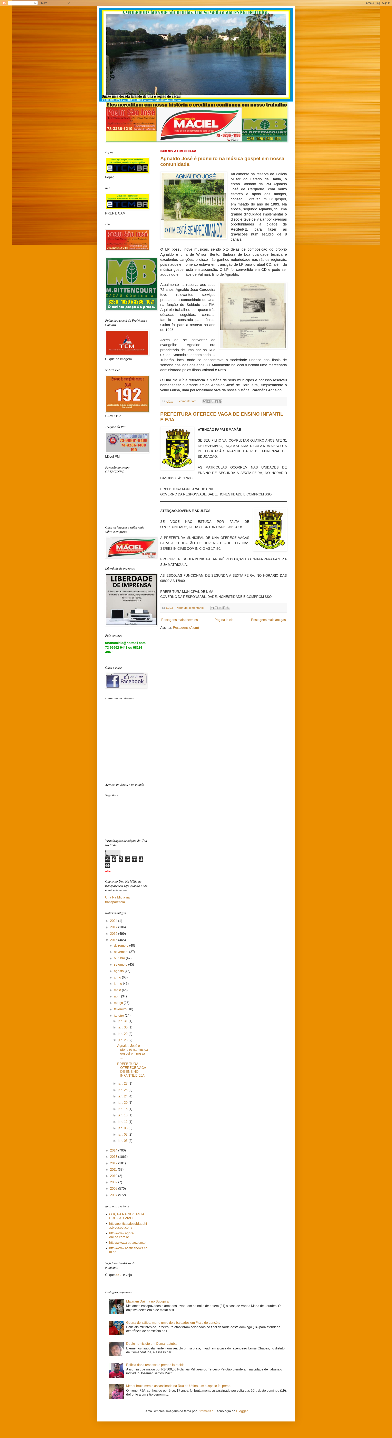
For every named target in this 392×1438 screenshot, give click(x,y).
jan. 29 (123, 1034)
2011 (114, 1169)
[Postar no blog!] (208, 401)
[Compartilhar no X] (212, 401)
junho (118, 983)
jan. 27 (123, 1083)
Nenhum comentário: (191, 607)
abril (117, 996)
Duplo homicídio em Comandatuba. (151, 1343)
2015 (114, 940)
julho (118, 977)
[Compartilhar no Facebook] (216, 401)
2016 (114, 933)
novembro (121, 952)
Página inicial (224, 620)
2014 (114, 1150)
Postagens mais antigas (268, 620)
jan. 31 (123, 1021)
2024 (114, 921)
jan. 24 (123, 1096)
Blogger (241, 1411)
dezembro (121, 945)
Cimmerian (205, 1411)
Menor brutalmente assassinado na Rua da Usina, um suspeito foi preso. (178, 1386)
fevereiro (120, 1009)
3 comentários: (187, 401)
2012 (114, 1163)
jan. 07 (123, 1134)
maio (118, 990)
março (119, 1003)
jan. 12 (123, 1122)
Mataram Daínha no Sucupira (147, 1301)
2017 (114, 927)
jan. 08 (123, 1128)
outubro (120, 958)
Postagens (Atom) (186, 627)
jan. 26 (123, 1090)
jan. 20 (123, 1102)
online (108, 871)
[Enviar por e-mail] (205, 401)
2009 (114, 1182)
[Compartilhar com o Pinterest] (220, 401)
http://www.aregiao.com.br (128, 1242)
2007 (114, 1195)
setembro (121, 964)
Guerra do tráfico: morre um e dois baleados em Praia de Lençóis (173, 1322)
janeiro (119, 1015)
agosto (119, 971)
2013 (114, 1156)
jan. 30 (123, 1027)
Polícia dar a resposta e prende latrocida (155, 1365)
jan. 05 (123, 1141)
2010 (114, 1176)
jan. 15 (123, 1109)
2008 (114, 1188)
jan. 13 (123, 1115)
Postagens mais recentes (179, 620)
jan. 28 (123, 1040)
